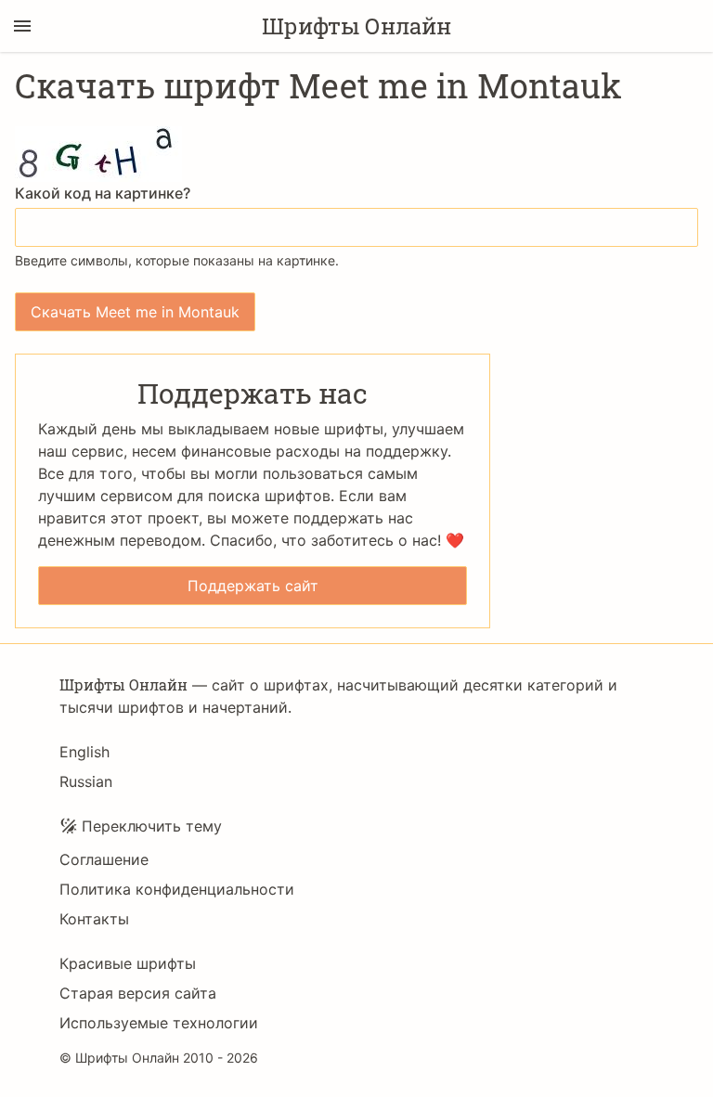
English (84, 751)
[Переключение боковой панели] (22, 26)
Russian (85, 781)
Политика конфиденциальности (176, 889)
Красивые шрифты (127, 963)
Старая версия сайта (137, 993)
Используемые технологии (158, 1022)
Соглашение (104, 859)
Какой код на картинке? (102, 193)
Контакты (94, 919)
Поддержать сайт (253, 585)
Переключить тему (152, 826)
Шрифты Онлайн (356, 26)
